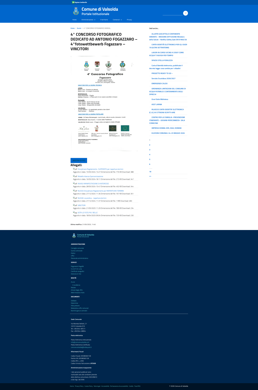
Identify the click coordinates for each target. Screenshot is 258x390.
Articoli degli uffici (77, 290)
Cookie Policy (88, 386)
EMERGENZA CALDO (159, 83)
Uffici (72, 255)
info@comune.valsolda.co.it (80, 342)
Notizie (73, 287)
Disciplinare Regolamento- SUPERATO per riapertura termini (100, 169)
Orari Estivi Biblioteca (160, 99)
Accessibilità (105, 386)
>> (150, 176)
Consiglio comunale (77, 248)
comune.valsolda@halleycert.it (81, 347)
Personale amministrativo (79, 258)
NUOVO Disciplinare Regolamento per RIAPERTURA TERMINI (101, 190)
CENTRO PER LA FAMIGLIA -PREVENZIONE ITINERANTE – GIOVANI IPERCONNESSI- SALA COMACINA (167, 120)
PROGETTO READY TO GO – (162, 73)
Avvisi (79, 28)
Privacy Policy (79, 386)
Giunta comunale (76, 250)
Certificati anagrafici (77, 271)
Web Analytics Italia (77, 292)
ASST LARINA (157, 104)
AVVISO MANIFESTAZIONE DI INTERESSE (93, 183)
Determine (74, 303)
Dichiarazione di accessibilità (119, 386)
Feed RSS (137, 386)
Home (74, 19)
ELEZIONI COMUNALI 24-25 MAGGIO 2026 (168, 133)
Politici (73, 253)
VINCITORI (81, 205)
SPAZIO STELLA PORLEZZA (162, 60)
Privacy (129, 19)
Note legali (97, 386)
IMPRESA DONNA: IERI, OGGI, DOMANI (167, 128)
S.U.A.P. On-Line (76, 269)
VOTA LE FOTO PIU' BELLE (88, 212)
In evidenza (76, 285)
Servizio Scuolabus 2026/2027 (163, 78)
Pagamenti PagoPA (77, 266)
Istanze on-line (76, 274)
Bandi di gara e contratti (79, 310)
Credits (131, 386)
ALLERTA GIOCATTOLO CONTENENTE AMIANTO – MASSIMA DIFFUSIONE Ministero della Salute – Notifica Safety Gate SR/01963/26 (168, 36)
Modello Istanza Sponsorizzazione (90, 176)
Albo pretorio (75, 305)
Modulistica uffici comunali (79, 308)
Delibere (73, 300)
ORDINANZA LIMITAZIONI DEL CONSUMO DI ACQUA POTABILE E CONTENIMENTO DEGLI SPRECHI (167, 91)
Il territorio (104, 19)
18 (150, 172)
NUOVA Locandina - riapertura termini (92, 198)
